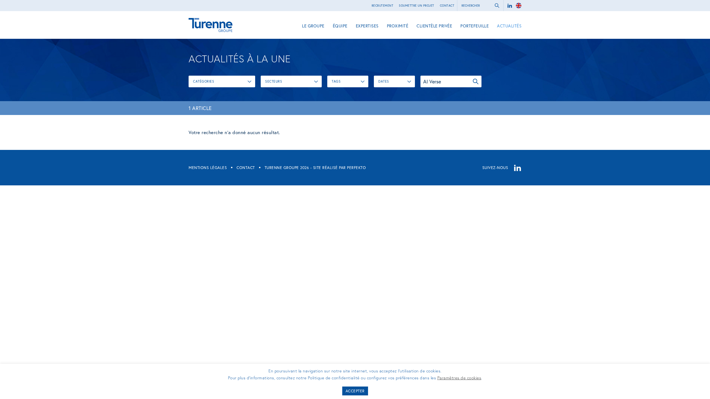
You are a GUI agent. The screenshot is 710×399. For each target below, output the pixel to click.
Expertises (367, 26)
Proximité (398, 26)
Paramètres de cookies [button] (459, 377)
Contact (447, 5)
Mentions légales (208, 167)
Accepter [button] (355, 390)
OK (475, 81)
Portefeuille (474, 26)
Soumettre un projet (416, 5)
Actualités (509, 26)
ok (497, 5)
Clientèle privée (434, 26)
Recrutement (383, 5)
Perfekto (356, 167)
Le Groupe (313, 26)
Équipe (340, 26)
